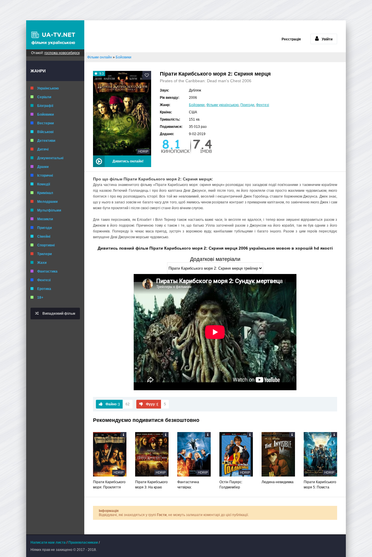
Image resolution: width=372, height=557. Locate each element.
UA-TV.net (55, 34)
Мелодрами (47, 202)
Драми (43, 167)
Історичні (45, 175)
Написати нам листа (48, 542)
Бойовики (45, 114)
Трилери (44, 254)
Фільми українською (222, 105)
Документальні (50, 158)
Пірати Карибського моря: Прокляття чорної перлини (109, 485)
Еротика (44, 289)
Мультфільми (49, 210)
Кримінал (45, 193)
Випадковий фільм (58, 313)
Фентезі (44, 280)
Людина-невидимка (278, 482)
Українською (48, 88)
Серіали (44, 97)
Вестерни (45, 123)
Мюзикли (45, 219)
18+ (40, 297)
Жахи (41, 263)
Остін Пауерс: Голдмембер (230, 484)
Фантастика (47, 271)
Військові (45, 132)
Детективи (46, 141)
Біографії (45, 106)
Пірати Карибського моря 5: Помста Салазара (320, 485)
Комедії (43, 184)
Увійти (327, 39)
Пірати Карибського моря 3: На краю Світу (151, 485)
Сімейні (43, 236)
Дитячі (43, 149)
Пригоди (44, 228)
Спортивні (46, 245)
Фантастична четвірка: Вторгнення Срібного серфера (192, 485)
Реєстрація (291, 39)
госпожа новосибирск (62, 53)
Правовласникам (83, 542)
